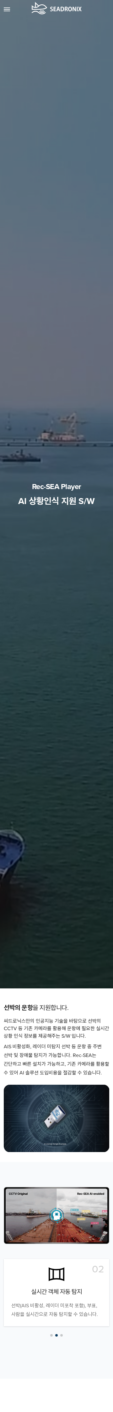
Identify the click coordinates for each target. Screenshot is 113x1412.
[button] (51, 1335)
